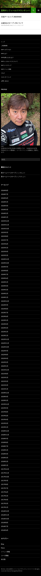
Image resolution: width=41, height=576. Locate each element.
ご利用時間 (4, 45)
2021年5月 (4, 377)
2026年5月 (4, 202)
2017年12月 (5, 469)
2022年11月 (5, 343)
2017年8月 (4, 484)
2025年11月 (5, 225)
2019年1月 (4, 427)
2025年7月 (4, 240)
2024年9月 (4, 267)
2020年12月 (5, 393)
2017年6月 (4, 492)
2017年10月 (5, 477)
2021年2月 (4, 385)
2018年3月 (4, 458)
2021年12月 (5, 370)
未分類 (3, 559)
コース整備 (4, 555)
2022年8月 (4, 354)
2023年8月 (4, 309)
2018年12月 (5, 431)
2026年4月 (4, 206)
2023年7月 (4, 312)
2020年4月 (4, 396)
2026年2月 (4, 213)
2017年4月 (4, 500)
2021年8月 (4, 374)
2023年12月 (5, 301)
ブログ (3, 73)
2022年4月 (4, 358)
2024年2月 (4, 293)
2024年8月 (4, 270)
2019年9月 (4, 408)
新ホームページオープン (9, 173)
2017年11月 (5, 473)
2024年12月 (5, 259)
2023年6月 (4, 316)
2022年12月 (5, 339)
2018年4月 (4, 454)
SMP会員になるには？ (7, 57)
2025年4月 (4, 251)
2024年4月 (4, 286)
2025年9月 (4, 232)
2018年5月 (4, 450)
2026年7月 (4, 194)
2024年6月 (4, 278)
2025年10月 (5, 228)
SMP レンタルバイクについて (9, 61)
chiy (11, 25)
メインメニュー (38, 10)
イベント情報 (5, 552)
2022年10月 (5, 347)
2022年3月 (4, 362)
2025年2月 (4, 255)
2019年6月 (4, 416)
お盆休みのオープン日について (12, 23)
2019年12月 (5, 404)
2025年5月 (4, 248)
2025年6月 (4, 244)
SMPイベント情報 (6, 69)
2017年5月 (4, 496)
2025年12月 (5, 221)
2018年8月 (4, 442)
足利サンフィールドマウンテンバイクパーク (16, 10)
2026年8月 (4, 190)
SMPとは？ (4, 53)
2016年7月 (4, 526)
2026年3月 (4, 209)
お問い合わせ (5, 81)
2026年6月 (4, 198)
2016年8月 (4, 522)
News (3, 548)
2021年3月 (4, 381)
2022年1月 (4, 366)
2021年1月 (4, 389)
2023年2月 (4, 332)
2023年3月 (4, 328)
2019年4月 (4, 419)
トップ (3, 42)
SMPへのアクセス (6, 49)
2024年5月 (4, 282)
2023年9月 (4, 305)
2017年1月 (4, 507)
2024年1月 (4, 297)
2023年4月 (4, 324)
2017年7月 (4, 488)
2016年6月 (4, 530)
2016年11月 (5, 515)
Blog (2, 544)
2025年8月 (4, 236)
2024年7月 (4, 274)
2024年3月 (4, 290)
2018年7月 (4, 446)
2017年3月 (4, 503)
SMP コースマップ (6, 65)
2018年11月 (5, 435)
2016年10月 (5, 519)
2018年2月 (4, 461)
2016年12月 (5, 511)
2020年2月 (4, 400)
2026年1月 (4, 217)
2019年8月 (4, 412)
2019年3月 (4, 423)
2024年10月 (5, 263)
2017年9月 (4, 480)
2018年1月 (4, 465)
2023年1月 (4, 335)
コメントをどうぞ (18, 25)
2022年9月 (4, 351)
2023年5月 (4, 320)
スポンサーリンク (6, 77)
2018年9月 (4, 438)
